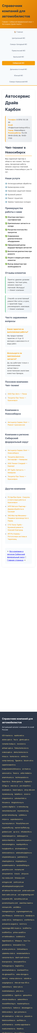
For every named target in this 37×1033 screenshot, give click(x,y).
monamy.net (19, 869)
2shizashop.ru (22, 949)
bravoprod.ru (7, 962)
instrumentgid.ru (8, 844)
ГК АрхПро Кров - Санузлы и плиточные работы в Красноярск (19, 499)
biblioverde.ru (7, 1012)
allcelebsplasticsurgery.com (13, 886)
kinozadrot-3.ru (19, 945)
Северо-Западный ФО (18, 44)
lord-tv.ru (23, 924)
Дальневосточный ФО (18, 69)
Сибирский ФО (18, 63)
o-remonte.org (22, 807)
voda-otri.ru (6, 920)
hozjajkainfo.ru (7, 849)
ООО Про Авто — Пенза (17, 394)
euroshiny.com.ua (21, 899)
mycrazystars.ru (8, 823)
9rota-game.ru (17, 781)
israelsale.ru (6, 790)
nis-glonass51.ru (8, 974)
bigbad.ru (28, 781)
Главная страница (15, 560)
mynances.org (7, 794)
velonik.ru (27, 978)
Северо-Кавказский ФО (18, 82)
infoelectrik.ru (26, 832)
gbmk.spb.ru (24, 740)
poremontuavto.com (10, 903)
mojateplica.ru (21, 861)
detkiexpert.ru (22, 836)
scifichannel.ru (7, 1025)
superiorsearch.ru (9, 765)
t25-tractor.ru (7, 735)
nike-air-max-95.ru (22, 983)
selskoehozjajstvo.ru (24, 853)
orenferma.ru (29, 920)
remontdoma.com (9, 811)
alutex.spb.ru (7, 740)
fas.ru (16, 740)
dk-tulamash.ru (8, 1016)
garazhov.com (7, 869)
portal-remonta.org (9, 815)
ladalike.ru (18, 794)
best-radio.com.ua (9, 895)
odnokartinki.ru (20, 798)
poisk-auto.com (28, 890)
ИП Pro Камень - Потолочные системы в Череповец (17, 536)
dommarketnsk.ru (9, 970)
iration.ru (16, 1008)
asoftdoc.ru (21, 1020)
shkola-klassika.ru (9, 999)
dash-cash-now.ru (22, 957)
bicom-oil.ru (28, 761)
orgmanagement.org (24, 911)
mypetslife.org (7, 828)
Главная (5, 22)
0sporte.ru (6, 781)
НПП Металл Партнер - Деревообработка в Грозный (17, 509)
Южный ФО (18, 75)
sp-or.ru (16, 832)
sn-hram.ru (26, 769)
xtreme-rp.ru (19, 916)
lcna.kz (17, 874)
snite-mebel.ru (26, 773)
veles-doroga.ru (22, 974)
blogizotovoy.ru (17, 802)
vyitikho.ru (23, 815)
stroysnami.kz (7, 874)
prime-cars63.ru (19, 932)
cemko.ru (24, 756)
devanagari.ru (27, 1008)
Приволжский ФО (18, 51)
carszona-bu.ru (8, 957)
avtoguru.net (7, 882)
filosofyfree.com (22, 823)
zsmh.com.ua (18, 882)
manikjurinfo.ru (22, 844)
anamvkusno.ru (8, 777)
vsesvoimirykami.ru (23, 840)
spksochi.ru (27, 995)
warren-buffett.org (22, 828)
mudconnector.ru (8, 1029)
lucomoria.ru (7, 1008)
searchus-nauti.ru (26, 903)
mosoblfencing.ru (9, 1004)
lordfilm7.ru (27, 928)
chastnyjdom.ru (8, 861)
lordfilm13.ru (7, 932)
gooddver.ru (7, 945)
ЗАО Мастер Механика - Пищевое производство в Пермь (18, 518)
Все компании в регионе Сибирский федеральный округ (16, 554)
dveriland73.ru (22, 970)
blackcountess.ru (8, 1020)
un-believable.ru (8, 936)
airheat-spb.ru (7, 748)
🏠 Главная (18, 32)
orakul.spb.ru (7, 752)
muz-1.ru (27, 941)
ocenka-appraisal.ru (22, 1025)
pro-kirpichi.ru (25, 786)
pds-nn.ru (19, 991)
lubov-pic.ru (18, 987)
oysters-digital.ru (8, 807)
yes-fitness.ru (7, 916)
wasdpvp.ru (29, 916)
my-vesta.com (7, 878)
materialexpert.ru (8, 836)
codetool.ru (20, 936)
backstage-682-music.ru (11, 928)
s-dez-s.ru (19, 1016)
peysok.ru (28, 1016)
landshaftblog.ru (23, 865)
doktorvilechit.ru (8, 840)
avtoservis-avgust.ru (10, 924)
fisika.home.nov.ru (21, 748)
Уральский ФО (18, 57)
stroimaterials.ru (21, 849)
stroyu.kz (25, 874)
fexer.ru (16, 773)
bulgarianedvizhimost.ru (11, 769)
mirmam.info (7, 907)
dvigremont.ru (7, 798)
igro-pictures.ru (20, 1012)
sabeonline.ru (22, 999)
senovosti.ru (7, 773)
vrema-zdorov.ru (15, 978)
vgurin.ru (18, 995)
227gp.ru (5, 786)
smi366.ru (17, 907)
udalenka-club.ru (8, 953)
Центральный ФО (18, 38)
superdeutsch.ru (16, 819)
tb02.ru (5, 978)
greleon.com (7, 832)
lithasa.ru (18, 941)
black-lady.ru (18, 790)
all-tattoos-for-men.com (11, 890)
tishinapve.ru (18, 920)
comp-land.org (8, 761)
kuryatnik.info (7, 899)
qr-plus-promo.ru (8, 949)
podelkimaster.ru (8, 865)
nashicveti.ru (19, 735)
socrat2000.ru (7, 995)
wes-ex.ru (14, 786)
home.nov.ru (14, 756)
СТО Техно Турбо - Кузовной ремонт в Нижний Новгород (15, 527)
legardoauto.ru (7, 941)
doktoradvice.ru (8, 853)
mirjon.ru (5, 819)
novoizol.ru (21, 744)
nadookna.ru (7, 987)
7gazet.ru (18, 761)
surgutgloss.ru (7, 983)
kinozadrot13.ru (20, 962)
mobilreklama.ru (8, 991)
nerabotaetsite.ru (23, 953)
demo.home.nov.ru (21, 752)
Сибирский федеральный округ (20, 22)
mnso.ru (5, 756)
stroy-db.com (29, 790)
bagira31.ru (19, 966)
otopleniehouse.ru (9, 857)
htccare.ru (6, 802)
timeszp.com (20, 878)
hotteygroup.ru (8, 966)
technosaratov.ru (21, 777)
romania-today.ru (8, 744)
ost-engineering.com (26, 895)
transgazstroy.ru (8, 911)
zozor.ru (27, 794)
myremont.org (22, 811)
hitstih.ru (20, 1029)
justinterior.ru (22, 857)
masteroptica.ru (23, 1004)
